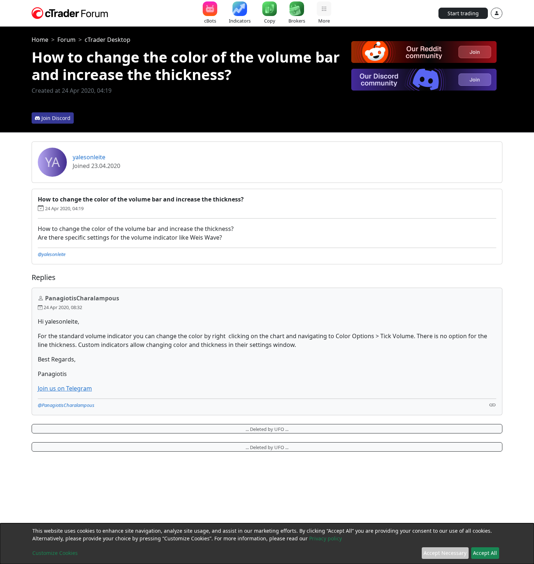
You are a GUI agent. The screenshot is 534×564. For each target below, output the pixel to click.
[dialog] (267, 543)
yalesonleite (89, 157)
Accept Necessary (445, 552)
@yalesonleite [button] (51, 254)
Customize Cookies (55, 552)
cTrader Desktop (107, 40)
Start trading (463, 13)
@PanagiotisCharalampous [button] (66, 405)
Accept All (485, 552)
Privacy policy (325, 538)
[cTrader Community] (70, 12)
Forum (66, 40)
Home (40, 40)
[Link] (492, 404)
